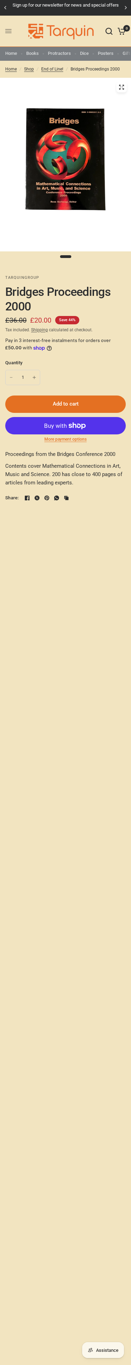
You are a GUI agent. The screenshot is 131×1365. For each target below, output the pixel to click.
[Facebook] (27, 498)
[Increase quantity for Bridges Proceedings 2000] (34, 377)
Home (11, 53)
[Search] (109, 31)
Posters (106, 53)
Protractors (59, 53)
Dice (84, 53)
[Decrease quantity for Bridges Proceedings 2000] (11, 377)
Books (32, 53)
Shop (29, 69)
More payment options (65, 439)
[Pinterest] (47, 498)
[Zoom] (121, 87)
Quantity (13, 362)
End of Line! (52, 69)
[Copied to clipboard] (66, 498)
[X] (37, 498)
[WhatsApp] (56, 498)
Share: (12, 498)
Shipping (39, 329)
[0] (120, 31)
